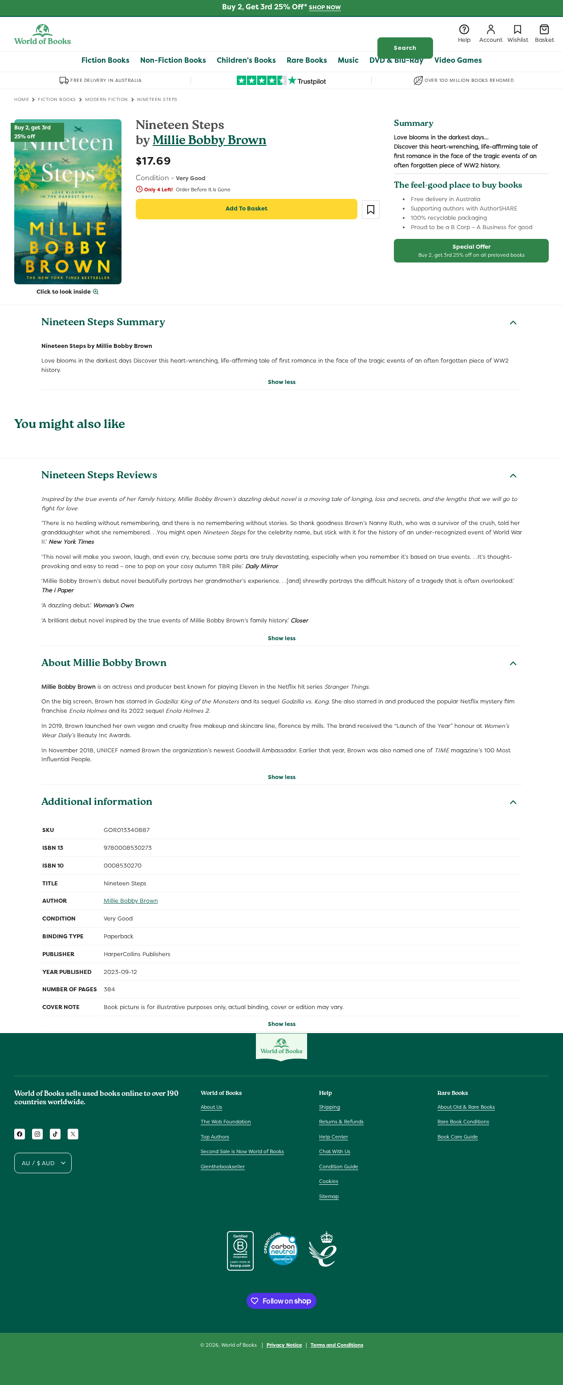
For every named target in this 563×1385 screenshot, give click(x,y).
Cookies (328, 1181)
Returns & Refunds (341, 1121)
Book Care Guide (457, 1136)
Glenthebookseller (223, 1166)
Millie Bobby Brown (210, 142)
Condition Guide (338, 1166)
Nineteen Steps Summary (103, 323)
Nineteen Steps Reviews (99, 476)
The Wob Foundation (226, 1121)
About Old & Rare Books (466, 1106)
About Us (211, 1106)
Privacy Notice (284, 1344)
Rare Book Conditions (463, 1121)
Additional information (96, 803)
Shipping (329, 1106)
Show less (282, 382)
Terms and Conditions (337, 1344)
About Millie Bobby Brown (103, 664)
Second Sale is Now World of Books (242, 1151)
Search (405, 47)
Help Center (333, 1136)
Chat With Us (334, 1151)
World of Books (239, 1345)
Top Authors (215, 1136)
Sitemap (329, 1196)
